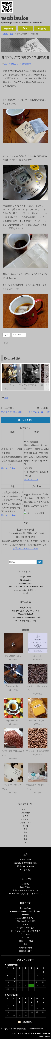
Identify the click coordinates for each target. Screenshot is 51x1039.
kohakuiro (26, 64)
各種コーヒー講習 (25, 941)
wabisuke (14, 17)
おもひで (25, 809)
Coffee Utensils (25, 583)
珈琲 (6, 398)
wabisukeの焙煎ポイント (25, 918)
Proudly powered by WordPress (26, 1033)
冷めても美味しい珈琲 (11, 412)
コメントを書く (25, 420)
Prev (4, 365)
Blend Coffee (25, 580)
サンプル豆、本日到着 (39, 412)
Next (47, 365)
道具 (25, 839)
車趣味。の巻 (25, 608)
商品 (25, 944)
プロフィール (25, 934)
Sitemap (25, 915)
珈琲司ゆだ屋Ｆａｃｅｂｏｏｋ (25, 890)
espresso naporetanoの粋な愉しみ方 (25, 911)
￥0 (27, 29)
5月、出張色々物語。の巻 (25, 621)
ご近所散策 (25, 813)
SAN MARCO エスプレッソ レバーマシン (25, 894)
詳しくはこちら (8, 468)
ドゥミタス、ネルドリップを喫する (25, 931)
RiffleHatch (44, 1036)
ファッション (25, 823)
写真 (25, 829)
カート (25, 924)
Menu (9, 28)
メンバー (25, 938)
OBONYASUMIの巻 (25, 614)
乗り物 (25, 826)
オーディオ (25, 819)
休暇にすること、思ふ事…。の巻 (25, 611)
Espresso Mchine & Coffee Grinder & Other (25, 587)
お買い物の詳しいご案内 (25, 921)
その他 (25, 816)
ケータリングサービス (25, 928)
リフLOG (25, 884)
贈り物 (25, 593)
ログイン (43, 29)
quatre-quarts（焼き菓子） (25, 590)
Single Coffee (25, 577)
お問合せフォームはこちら (25, 548)
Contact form (25, 908)
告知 (25, 832)
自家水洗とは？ (25, 951)
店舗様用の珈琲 (25, 948)
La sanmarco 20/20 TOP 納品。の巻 (25, 617)
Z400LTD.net (25, 887)
